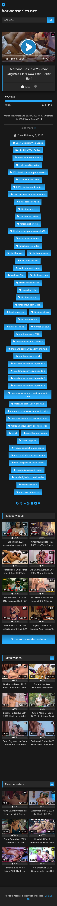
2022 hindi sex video (29, 179)
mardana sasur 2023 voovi (29, 341)
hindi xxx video (16, 326)
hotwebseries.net (19, 11)
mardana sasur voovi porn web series (29, 411)
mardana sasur (41, 326)
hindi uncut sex (16, 312)
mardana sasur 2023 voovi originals (29, 349)
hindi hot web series (29, 238)
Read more (26, 128)
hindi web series (29, 319)
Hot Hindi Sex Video (29, 165)
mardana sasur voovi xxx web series (29, 426)
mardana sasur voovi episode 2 (29, 371)
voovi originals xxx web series (29, 477)
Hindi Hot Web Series (29, 150)
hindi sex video (40, 275)
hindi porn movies (29, 260)
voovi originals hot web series (29, 448)
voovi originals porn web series (29, 455)
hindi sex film (16, 275)
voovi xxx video (29, 484)
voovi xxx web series (29, 492)
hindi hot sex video (29, 216)
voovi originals (29, 440)
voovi (14, 433)
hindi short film (29, 290)
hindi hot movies (29, 209)
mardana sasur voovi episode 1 (29, 363)
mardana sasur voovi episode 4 (29, 385)
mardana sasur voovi (29, 356)
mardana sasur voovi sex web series (29, 418)
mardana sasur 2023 (29, 334)
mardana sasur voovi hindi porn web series (29, 395)
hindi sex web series (29, 282)
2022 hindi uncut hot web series (29, 194)
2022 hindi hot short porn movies (29, 172)
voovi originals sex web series (29, 462)
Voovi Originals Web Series (29, 143)
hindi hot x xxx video (29, 246)
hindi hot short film (29, 224)
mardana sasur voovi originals (29, 403)
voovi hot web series (36, 433)
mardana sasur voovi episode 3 (29, 378)
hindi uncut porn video (29, 304)
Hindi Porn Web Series (29, 157)
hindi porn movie (40, 253)
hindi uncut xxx (41, 312)
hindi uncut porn (29, 297)
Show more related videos (28, 639)
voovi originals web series (29, 470)
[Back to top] (47, 897)
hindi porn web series (29, 268)
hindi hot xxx (16, 253)
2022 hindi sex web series (29, 187)
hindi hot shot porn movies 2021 (29, 231)
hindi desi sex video (29, 201)
